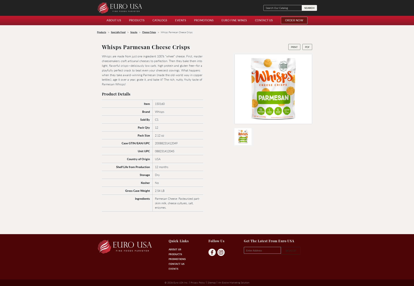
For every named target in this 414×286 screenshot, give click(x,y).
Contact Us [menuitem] (264, 20)
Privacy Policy (198, 282)
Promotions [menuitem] (203, 20)
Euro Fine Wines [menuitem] (234, 20)
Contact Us (176, 263)
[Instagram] (221, 252)
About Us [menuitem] (114, 20)
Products (175, 254)
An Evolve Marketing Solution (233, 282)
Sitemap (212, 282)
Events (173, 268)
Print (294, 47)
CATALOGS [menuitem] (160, 20)
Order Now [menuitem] (294, 20)
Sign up (290, 251)
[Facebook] (212, 252)
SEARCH (309, 8)
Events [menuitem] (180, 20)
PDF (307, 47)
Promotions (177, 259)
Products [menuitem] (136, 20)
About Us (175, 249)
